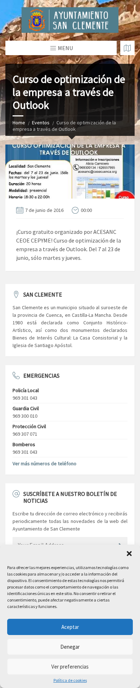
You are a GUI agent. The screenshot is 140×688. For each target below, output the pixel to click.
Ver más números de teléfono (44, 463)
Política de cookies (70, 680)
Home (19, 122)
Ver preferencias (70, 666)
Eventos (41, 122)
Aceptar (70, 626)
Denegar (70, 646)
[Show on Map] (127, 48)
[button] (129, 553)
